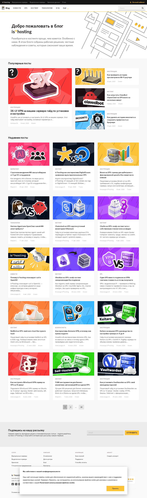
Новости (17, 8)
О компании (47, 456)
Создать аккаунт (112, 456)
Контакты (46, 466)
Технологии (47, 8)
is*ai (58, 8)
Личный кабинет (138, 2)
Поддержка (79, 459)
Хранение (15, 462)
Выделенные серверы (37, 2)
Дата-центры (47, 459)
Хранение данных (53, 2)
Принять (115, 488)
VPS (25, 8)
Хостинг (34, 8)
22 (81, 407)
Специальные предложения (21, 466)
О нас (64, 2)
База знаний (79, 456)
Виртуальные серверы (20, 2)
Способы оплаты (81, 462)
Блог (45, 462)
